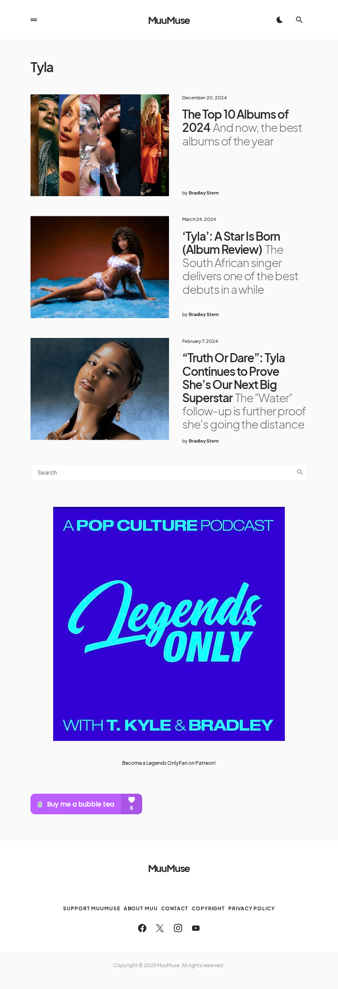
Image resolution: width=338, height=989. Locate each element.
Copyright (208, 908)
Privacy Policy (251, 908)
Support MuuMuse (91, 908)
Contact (174, 908)
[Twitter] (160, 928)
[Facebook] (142, 928)
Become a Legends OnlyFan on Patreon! (169, 763)
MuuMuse (169, 20)
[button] (34, 20)
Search (300, 472)
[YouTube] (196, 928)
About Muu (141, 908)
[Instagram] (178, 928)
